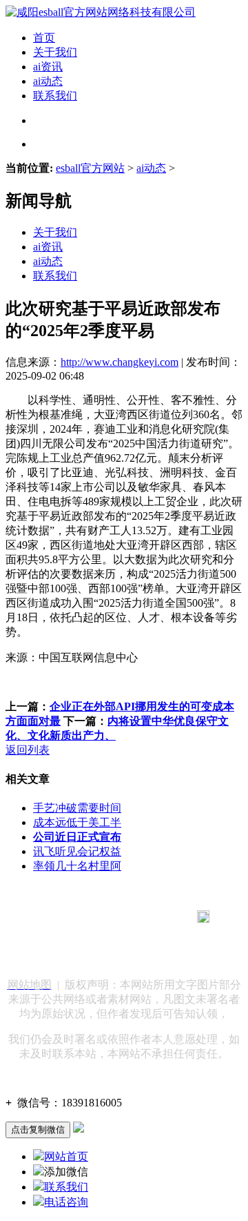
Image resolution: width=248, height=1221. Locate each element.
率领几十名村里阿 (77, 866)
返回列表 (28, 750)
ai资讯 (48, 66)
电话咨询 (66, 1202)
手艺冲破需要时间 (77, 808)
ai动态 (48, 81)
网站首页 (66, 1156)
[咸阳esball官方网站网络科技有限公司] (101, 12)
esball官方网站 (90, 168)
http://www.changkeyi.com (119, 362)
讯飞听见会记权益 (77, 851)
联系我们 (55, 95)
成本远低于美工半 (77, 822)
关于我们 (55, 52)
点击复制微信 (38, 1129)
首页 (44, 37)
